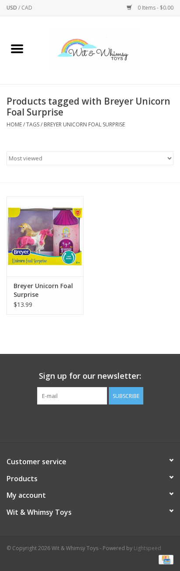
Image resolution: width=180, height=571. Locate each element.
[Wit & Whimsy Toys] (107, 49)
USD (12, 7)
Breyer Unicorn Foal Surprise (84, 124)
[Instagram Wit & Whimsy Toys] (98, 422)
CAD (26, 7)
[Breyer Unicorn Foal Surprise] (45, 236)
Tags (32, 124)
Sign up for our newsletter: (90, 376)
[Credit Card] (164, 559)
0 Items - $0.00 (154, 7)
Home (14, 124)
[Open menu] (17, 48)
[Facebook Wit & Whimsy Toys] (82, 422)
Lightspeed (147, 548)
